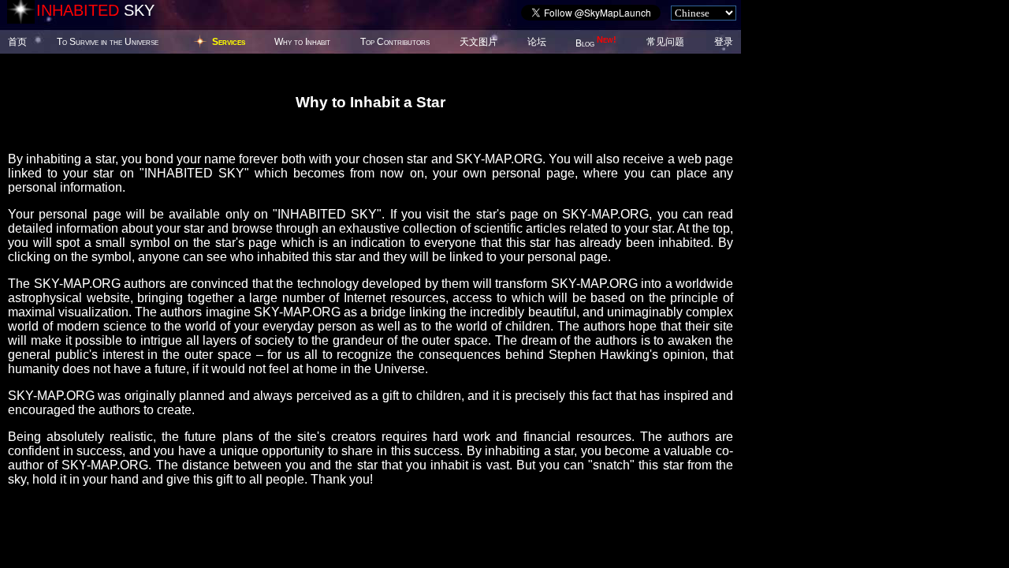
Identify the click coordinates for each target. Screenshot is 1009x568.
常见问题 (665, 41)
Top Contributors (395, 41)
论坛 (536, 41)
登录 (723, 41)
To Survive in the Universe (107, 41)
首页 (17, 41)
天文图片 (478, 41)
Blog (595, 43)
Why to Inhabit (302, 41)
